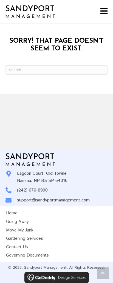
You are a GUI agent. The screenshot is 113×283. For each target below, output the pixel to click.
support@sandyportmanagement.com (53, 200)
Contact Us (17, 247)
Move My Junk (19, 230)
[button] (103, 273)
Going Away (17, 222)
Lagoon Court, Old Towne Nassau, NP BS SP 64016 (42, 177)
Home (12, 213)
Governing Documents (27, 255)
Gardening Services (24, 238)
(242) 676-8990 (32, 190)
